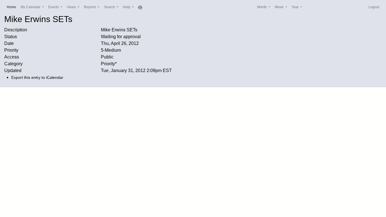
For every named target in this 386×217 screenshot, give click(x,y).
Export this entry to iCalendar (37, 77)
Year (296, 7)
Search (110, 7)
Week (279, 7)
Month (262, 7)
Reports (90, 7)
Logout (373, 7)
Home (12, 7)
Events (54, 7)
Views (72, 7)
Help (127, 7)
